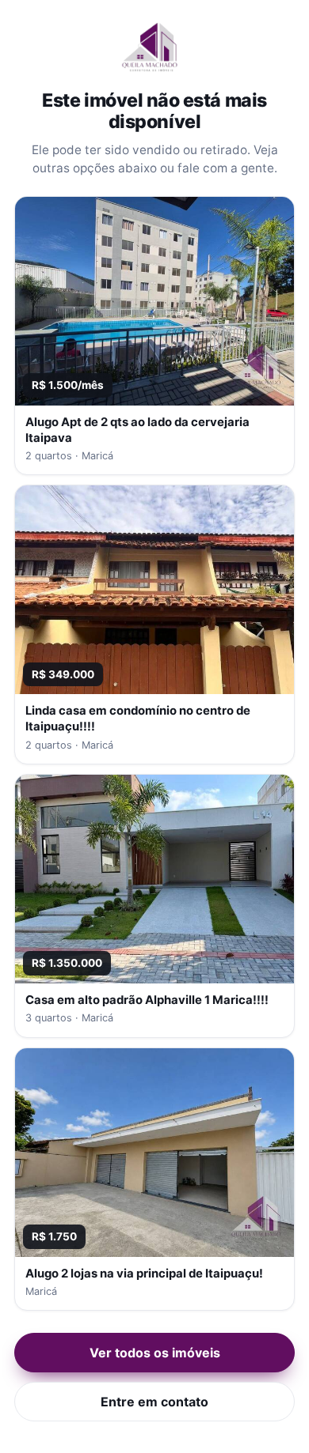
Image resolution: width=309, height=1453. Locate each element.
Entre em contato (154, 1402)
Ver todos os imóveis (155, 1353)
